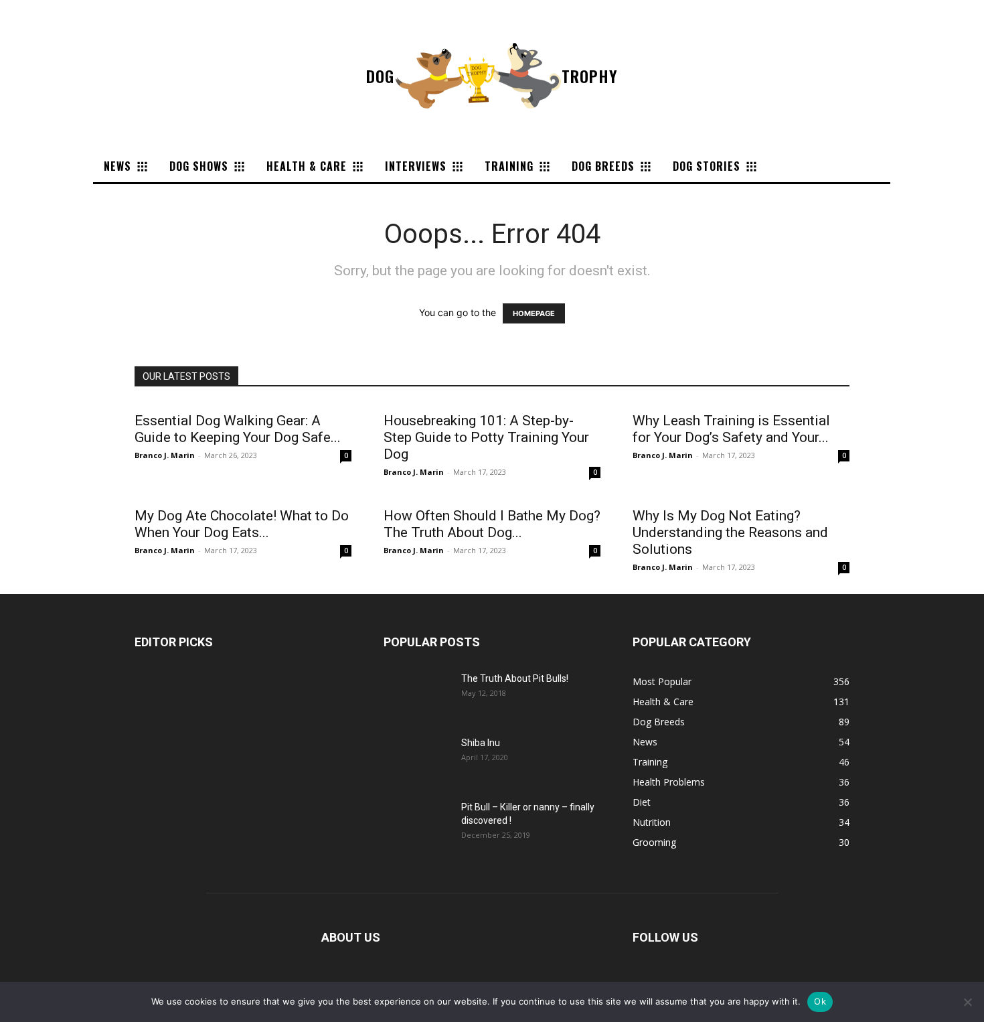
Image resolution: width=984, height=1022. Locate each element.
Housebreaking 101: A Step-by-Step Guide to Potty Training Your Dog (486, 437)
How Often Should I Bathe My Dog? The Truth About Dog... (492, 524)
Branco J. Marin (165, 455)
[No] (967, 1002)
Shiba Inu (480, 742)
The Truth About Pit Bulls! (514, 678)
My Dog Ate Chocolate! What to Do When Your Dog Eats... (242, 524)
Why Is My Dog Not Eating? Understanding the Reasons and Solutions (730, 532)
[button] (780, 166)
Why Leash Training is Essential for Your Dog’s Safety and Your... (731, 429)
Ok (820, 1001)
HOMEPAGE (534, 313)
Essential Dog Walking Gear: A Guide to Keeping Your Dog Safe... (238, 429)
